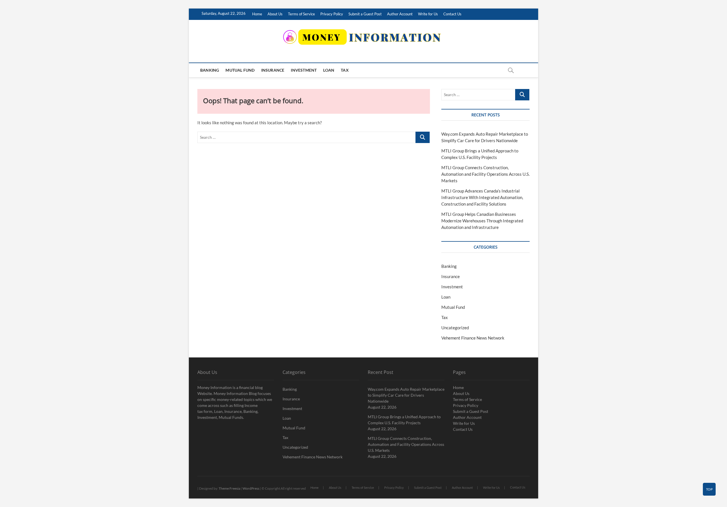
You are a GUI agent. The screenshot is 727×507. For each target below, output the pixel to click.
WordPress (251, 488)
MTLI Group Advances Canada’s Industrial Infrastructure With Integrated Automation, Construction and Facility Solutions (482, 197)
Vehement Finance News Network (472, 337)
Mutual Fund (239, 70)
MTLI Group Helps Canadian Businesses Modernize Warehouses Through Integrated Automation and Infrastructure (482, 221)
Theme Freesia (229, 488)
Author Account (400, 14)
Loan (328, 70)
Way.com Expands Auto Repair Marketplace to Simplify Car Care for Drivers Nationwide (406, 395)
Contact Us (452, 14)
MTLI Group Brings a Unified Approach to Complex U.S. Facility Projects (404, 419)
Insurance (273, 70)
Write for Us (428, 14)
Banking (209, 70)
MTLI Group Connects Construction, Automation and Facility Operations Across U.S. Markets (485, 174)
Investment (304, 70)
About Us (275, 14)
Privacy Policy (331, 14)
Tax (345, 70)
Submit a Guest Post (365, 14)
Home (257, 14)
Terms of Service (301, 14)
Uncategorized (455, 327)
